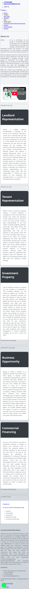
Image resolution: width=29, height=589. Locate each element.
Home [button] (5, 13)
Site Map (6, 587)
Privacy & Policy (8, 583)
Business (6, 18)
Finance (6, 25)
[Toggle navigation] (6, 10)
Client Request (8, 27)
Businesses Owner (20, 23)
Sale (5, 16)
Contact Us (6, 504)
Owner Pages (7, 21)
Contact (6, 28)
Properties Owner (9, 23)
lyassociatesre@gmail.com (12, 4)
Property (6, 14)
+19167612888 (8, 2)
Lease (8, 16)
